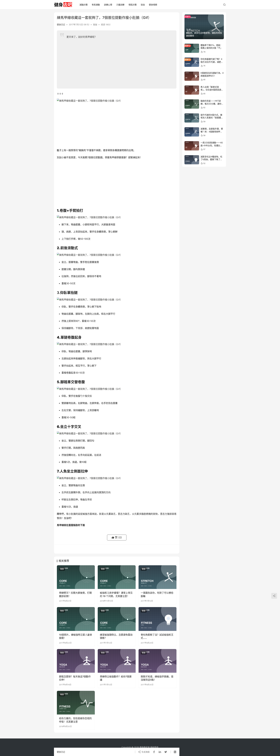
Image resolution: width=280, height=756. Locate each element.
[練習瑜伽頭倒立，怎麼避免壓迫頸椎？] (117, 619)
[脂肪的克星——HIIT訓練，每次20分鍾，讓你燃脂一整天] (191, 104)
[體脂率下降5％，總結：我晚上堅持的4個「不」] (191, 48)
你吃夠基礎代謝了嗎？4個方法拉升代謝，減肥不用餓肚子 (212, 62)
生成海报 (145, 752)
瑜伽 (143, 4)
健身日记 (61, 24)
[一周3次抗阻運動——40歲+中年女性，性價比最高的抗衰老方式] (191, 145)
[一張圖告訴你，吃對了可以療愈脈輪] (157, 577)
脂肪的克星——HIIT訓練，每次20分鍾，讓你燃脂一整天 (212, 104)
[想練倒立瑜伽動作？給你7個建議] (117, 661)
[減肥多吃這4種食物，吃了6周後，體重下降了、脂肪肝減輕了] (191, 159)
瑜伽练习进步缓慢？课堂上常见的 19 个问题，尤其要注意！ (116, 594)
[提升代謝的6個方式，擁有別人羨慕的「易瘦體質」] (191, 118)
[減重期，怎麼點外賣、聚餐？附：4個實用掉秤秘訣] (191, 131)
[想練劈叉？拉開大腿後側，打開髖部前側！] (76, 577)
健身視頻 (153, 4)
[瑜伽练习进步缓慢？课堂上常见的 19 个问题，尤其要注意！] (117, 577)
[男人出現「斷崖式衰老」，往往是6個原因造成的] (191, 90)
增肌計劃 (132, 4)
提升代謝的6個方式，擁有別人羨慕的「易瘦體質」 (211, 118)
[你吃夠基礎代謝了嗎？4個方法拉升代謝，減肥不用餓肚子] (191, 62)
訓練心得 (108, 4)
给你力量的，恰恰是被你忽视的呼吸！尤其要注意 (75, 720)
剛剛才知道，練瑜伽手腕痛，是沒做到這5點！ (157, 678)
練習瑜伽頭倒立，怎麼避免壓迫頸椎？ (116, 636)
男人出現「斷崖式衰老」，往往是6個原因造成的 (212, 90)
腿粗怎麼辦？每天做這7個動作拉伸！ (75, 678)
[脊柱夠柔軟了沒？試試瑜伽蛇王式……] (157, 619)
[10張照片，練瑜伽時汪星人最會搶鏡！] (76, 619)
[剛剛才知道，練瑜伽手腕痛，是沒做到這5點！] (157, 661)
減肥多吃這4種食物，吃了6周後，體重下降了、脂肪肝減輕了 (211, 159)
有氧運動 (96, 4)
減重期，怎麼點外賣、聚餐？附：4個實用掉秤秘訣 (212, 131)
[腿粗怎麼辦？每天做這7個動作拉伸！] (76, 661)
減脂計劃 (83, 4)
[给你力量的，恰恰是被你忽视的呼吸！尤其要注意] (76, 702)
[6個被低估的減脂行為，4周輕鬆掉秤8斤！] (191, 76)
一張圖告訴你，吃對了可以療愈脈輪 (157, 594)
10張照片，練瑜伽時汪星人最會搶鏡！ (75, 636)
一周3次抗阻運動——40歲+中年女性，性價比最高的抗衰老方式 (212, 145)
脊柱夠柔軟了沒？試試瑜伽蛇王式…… (157, 636)
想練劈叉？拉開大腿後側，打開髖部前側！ (75, 594)
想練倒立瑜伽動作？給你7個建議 (116, 678)
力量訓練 (120, 4)
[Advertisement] (119, 62)
